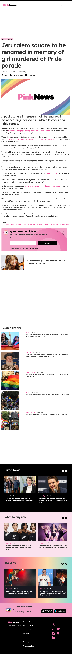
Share (6, 75)
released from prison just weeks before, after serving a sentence (34, 139)
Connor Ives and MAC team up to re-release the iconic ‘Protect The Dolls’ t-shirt (19, 547)
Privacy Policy (34, 248)
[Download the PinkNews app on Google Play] (60, 611)
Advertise (26, 634)
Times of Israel (51, 173)
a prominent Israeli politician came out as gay (43, 186)
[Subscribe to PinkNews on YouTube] (58, 629)
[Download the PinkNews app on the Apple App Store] (47, 611)
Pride (53, 224)
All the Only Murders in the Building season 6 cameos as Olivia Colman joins (19, 499)
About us (26, 621)
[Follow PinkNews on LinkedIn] (53, 638)
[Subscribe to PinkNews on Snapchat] (58, 633)
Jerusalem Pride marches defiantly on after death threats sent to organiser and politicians (47, 335)
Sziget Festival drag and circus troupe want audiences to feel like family (19, 592)
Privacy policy (28, 646)
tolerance (65, 224)
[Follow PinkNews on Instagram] (53, 633)
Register (48, 243)
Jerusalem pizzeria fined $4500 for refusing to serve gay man (47, 414)
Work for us (27, 638)
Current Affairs (7, 39)
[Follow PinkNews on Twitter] (53, 624)
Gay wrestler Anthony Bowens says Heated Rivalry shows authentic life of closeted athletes (52, 593)
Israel (7, 224)
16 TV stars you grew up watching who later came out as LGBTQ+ (46, 261)
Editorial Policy (28, 625)
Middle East (32, 224)
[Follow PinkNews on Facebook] (58, 624)
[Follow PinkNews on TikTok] (54, 629)
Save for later (18, 75)
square (58, 224)
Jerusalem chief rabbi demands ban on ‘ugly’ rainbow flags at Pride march (47, 375)
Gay (3, 224)
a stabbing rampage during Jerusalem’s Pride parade (29, 131)
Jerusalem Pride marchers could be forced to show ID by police (47, 394)
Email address (17, 240)
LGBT (25, 224)
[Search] (63, 5)
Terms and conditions (31, 642)
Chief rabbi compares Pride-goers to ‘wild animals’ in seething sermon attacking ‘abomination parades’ (47, 355)
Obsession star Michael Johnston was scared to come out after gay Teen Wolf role (53, 500)
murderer (47, 224)
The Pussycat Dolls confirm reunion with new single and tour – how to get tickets (53, 546)
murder (39, 224)
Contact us (27, 629)
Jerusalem (19, 224)
